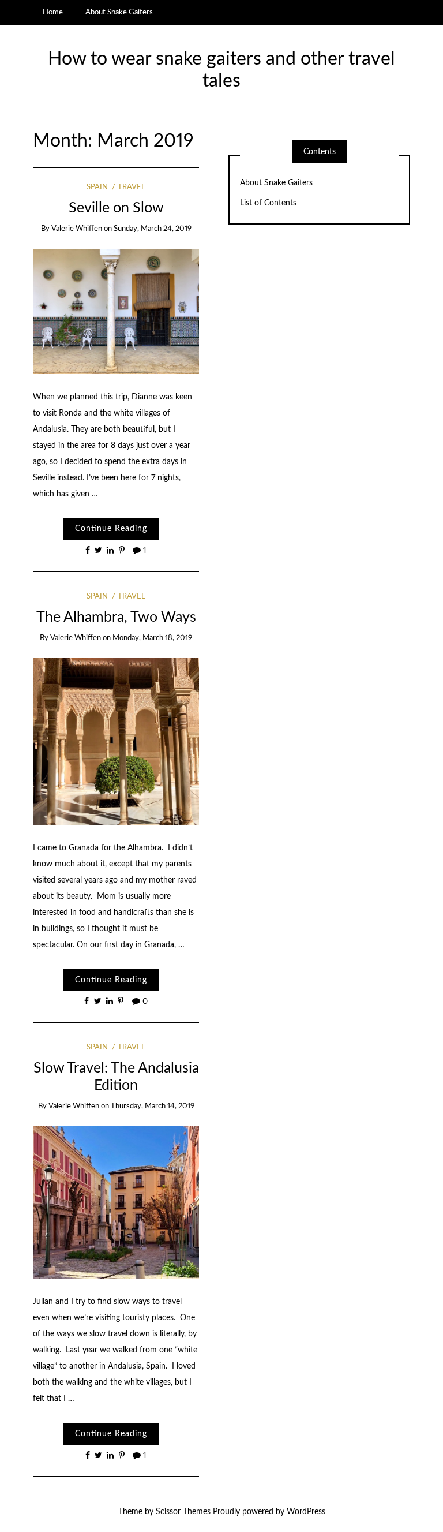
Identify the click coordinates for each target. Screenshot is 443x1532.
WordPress (306, 1512)
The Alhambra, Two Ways (116, 617)
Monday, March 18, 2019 (152, 638)
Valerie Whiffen (76, 229)
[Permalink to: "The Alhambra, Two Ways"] (116, 741)
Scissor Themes (183, 1512)
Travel (131, 187)
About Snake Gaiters (119, 12)
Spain (97, 187)
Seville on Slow (116, 208)
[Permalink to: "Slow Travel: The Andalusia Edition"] (116, 1202)
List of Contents (268, 203)
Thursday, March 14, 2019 (152, 1106)
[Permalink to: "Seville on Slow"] (116, 311)
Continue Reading (111, 529)
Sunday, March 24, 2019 (153, 229)
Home (53, 12)
